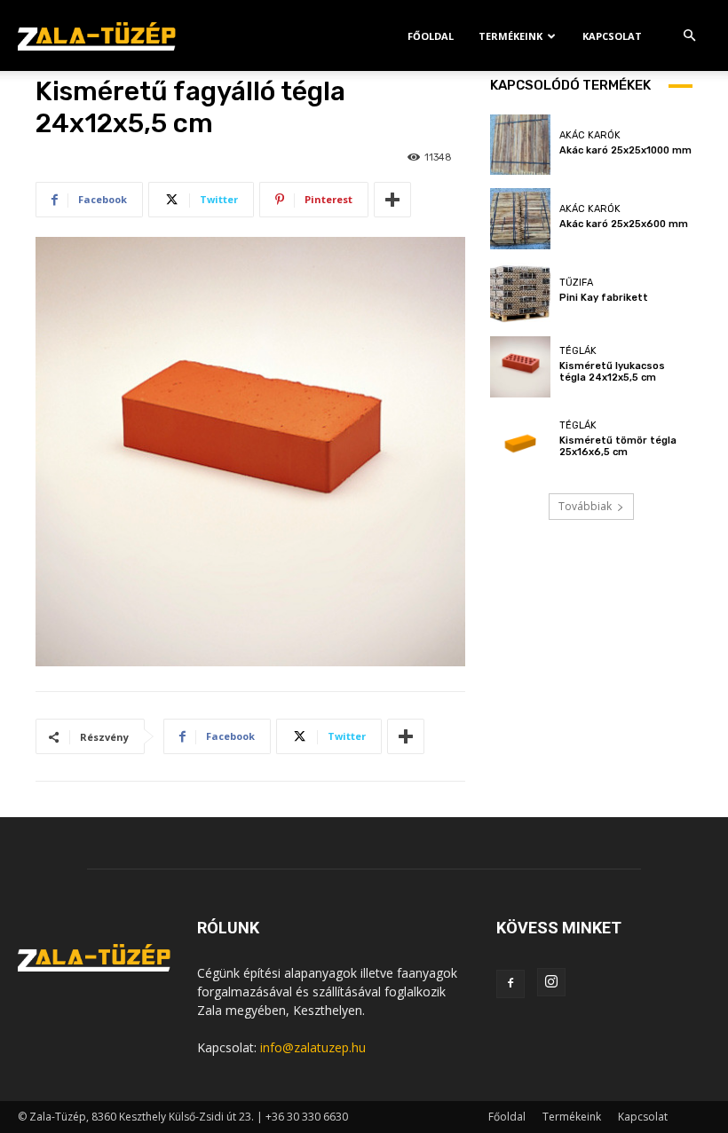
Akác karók (590, 135)
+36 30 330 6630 (306, 1116)
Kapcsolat (612, 36)
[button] (689, 36)
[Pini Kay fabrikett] (520, 293)
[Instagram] (551, 982)
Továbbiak (585, 506)
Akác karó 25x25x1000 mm (625, 150)
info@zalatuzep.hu (313, 1047)
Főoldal (431, 36)
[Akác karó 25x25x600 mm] (520, 218)
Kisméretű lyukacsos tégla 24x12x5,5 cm (612, 371)
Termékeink (510, 36)
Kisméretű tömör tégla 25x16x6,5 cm (618, 446)
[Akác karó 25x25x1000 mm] (520, 144)
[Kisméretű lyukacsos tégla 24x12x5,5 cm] (520, 366)
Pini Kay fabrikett (603, 297)
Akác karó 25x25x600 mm (623, 224)
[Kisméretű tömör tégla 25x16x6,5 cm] (520, 441)
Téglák (578, 351)
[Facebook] (510, 984)
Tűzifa (576, 282)
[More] (392, 199)
